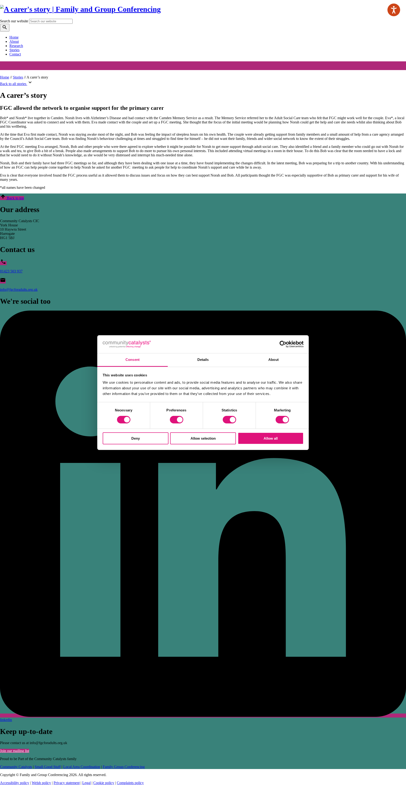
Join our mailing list (14, 751)
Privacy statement (67, 783)
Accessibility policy (14, 783)
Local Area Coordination (81, 767)
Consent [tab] (132, 360)
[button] (12, 198)
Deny (135, 438)
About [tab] (273, 360)
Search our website (14, 21)
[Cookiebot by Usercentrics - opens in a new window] (283, 344)
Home (14, 37)
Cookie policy (103, 783)
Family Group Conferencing (124, 767)
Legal (86, 783)
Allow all (271, 438)
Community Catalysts (16, 767)
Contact (15, 54)
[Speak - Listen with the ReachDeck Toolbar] (393, 10)
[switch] (176, 419)
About (14, 41)
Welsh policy (41, 783)
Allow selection (203, 438)
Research (16, 46)
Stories (14, 50)
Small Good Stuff (48, 767)
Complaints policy (130, 783)
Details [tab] (203, 360)
